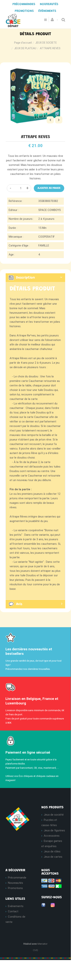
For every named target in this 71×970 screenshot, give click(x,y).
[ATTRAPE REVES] (35, 68)
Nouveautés (15, 883)
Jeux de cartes (53, 856)
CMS (35, 950)
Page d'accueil (23, 42)
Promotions (15, 888)
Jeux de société (54, 814)
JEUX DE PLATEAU (25, 48)
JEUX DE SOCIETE (46, 42)
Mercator (42, 943)
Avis (19, 604)
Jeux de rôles (52, 851)
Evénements (15, 906)
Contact (13, 911)
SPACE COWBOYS (49, 210)
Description (25, 278)
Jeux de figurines (54, 830)
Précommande (17, 877)
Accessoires (51, 835)
